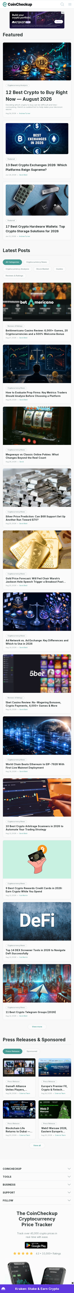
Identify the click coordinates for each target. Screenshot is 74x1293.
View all (37, 1145)
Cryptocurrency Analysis (17, 269)
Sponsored (32, 1051)
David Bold (23, 175)
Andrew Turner (24, 113)
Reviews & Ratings (14, 275)
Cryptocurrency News (36, 262)
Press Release (12, 1051)
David (21, 462)
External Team (24, 1093)
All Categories (12, 262)
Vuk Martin (23, 895)
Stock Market (42, 269)
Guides (59, 269)
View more (37, 1026)
